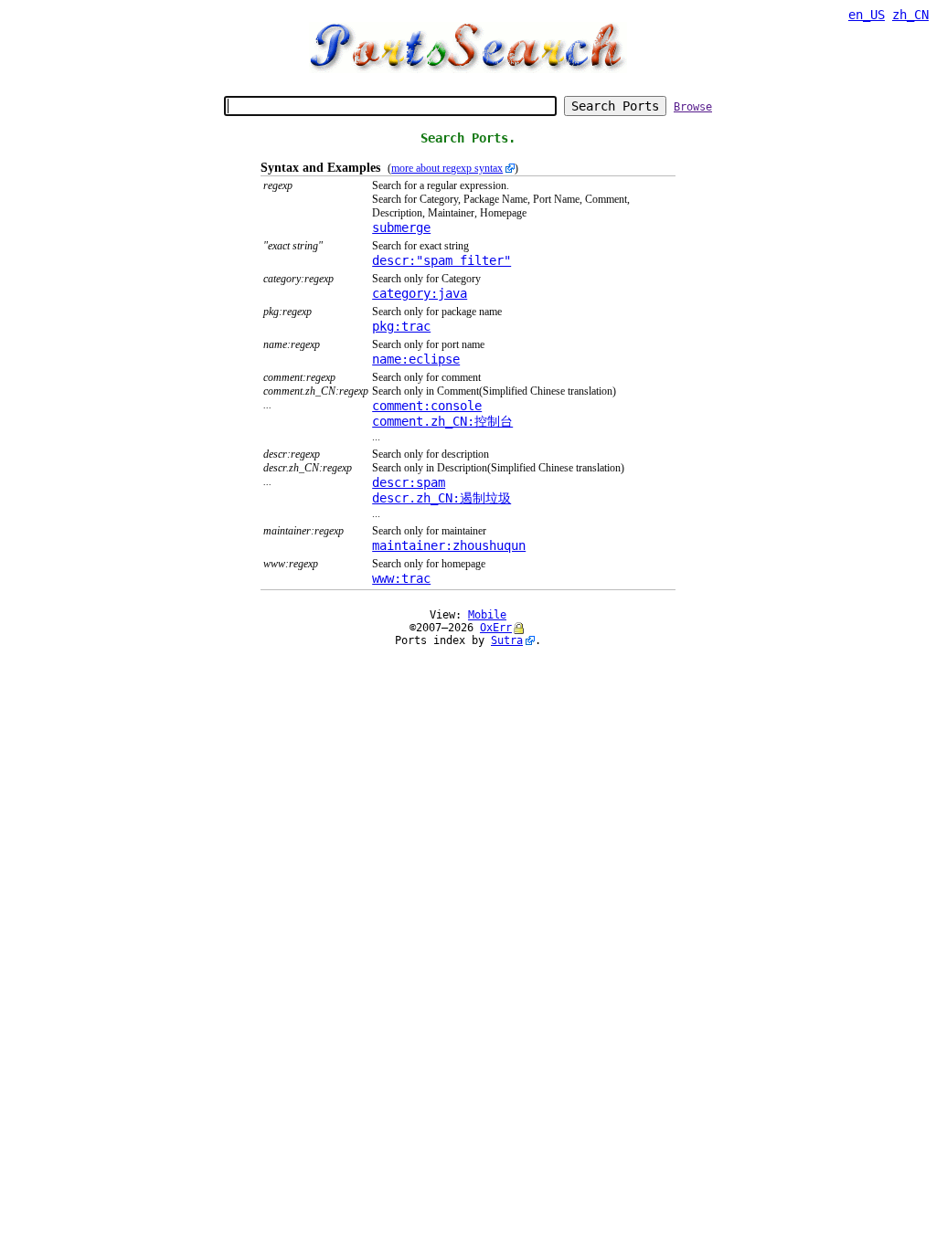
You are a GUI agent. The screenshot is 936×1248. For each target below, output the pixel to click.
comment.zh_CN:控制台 (442, 421)
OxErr (496, 627)
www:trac (401, 578)
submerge (401, 227)
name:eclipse (416, 359)
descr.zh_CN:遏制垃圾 (441, 498)
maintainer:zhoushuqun (449, 545)
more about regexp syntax (447, 168)
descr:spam (408, 482)
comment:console (427, 405)
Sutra (507, 640)
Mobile (487, 614)
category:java (419, 293)
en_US (866, 14)
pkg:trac (401, 326)
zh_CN (910, 14)
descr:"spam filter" (441, 260)
